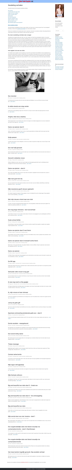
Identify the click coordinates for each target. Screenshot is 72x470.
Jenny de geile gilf (14, 303)
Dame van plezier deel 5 (12, 14)
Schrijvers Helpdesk (59, 69)
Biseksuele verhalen (22, 118)
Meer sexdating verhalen (13, 25)
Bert (10, 180)
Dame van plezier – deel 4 (13, 19)
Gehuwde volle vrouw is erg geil (18, 272)
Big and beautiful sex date (16, 406)
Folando (10, 356)
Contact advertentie (15, 354)
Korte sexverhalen (58, 51)
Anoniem (10, 366)
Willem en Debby (12, 170)
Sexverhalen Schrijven (59, 68)
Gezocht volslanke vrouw (12, 18)
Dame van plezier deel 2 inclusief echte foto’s (23, 241)
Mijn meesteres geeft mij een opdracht (15, 22)
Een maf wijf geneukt (12, 17)
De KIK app (11, 261)
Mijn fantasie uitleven (15, 375)
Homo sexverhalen (58, 55)
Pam (10, 108)
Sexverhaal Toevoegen (59, 66)
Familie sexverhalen (58, 43)
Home (56, 18)
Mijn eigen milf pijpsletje (16, 365)
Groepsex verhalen (58, 37)
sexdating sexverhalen (21, 28)
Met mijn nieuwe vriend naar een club (20, 199)
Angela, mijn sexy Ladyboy (13, 13)
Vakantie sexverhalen (59, 56)
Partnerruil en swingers (19, 201)
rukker (10, 118)
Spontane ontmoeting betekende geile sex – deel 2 (25, 313)
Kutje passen (10, 15)
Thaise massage (13, 344)
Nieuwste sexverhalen (59, 59)
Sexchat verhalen (20, 180)
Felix (10, 294)
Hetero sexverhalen (20, 139)
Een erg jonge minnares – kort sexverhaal (21, 210)
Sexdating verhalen (21, 108)
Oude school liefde (14, 220)
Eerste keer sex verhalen (21, 387)
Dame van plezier (13, 251)
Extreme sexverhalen (19, 335)
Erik (10, 304)
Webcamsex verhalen (59, 58)
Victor (10, 443)
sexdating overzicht (24, 462)
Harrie (10, 139)
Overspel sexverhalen (25, 263)
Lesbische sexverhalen (59, 50)
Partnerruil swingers (59, 48)
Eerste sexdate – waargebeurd (18, 323)
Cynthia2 (10, 387)
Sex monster (10, 10)
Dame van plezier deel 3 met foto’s (19, 230)
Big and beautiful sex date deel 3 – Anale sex (23, 385)
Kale (10, 325)
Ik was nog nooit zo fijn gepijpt (18, 282)
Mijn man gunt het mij (12, 21)
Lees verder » (12, 101)
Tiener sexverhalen (26, 418)
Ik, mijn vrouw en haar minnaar (18, 292)
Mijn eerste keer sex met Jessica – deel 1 (21, 416)
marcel (10, 211)
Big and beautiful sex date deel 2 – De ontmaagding (25, 396)
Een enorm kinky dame (15, 334)
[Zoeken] (63, 31)
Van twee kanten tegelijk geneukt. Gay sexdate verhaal (26, 452)
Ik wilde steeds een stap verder (14, 11)
